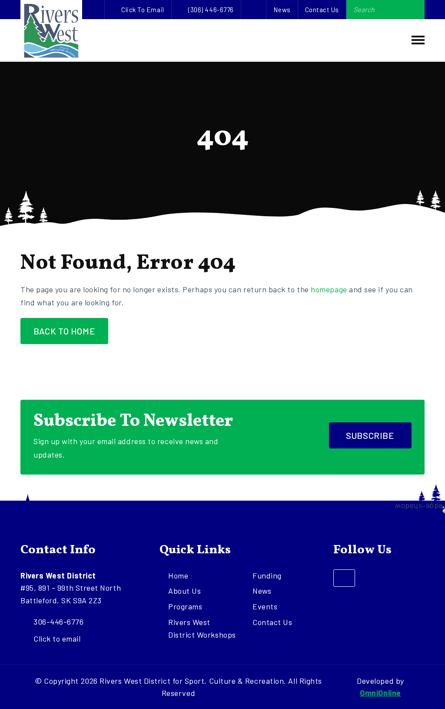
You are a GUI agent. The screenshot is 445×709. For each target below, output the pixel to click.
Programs (185, 606)
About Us (184, 590)
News (281, 9)
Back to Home (64, 331)
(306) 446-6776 (211, 9)
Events (264, 606)
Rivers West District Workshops (202, 628)
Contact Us (322, 9)
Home (178, 575)
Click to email (142, 9)
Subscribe (370, 435)
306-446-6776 (58, 621)
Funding (267, 575)
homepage (329, 289)
